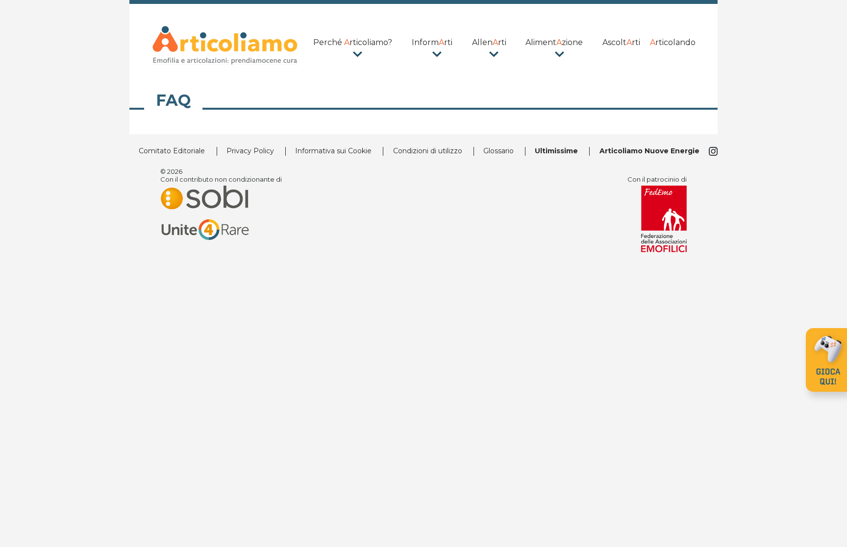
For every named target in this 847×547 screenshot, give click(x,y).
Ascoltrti (621, 42)
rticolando (673, 42)
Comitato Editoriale (172, 150)
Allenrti (489, 42)
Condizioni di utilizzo (427, 150)
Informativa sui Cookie (333, 150)
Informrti (432, 42)
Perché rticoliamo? (352, 42)
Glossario (498, 150)
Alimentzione (554, 42)
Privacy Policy (250, 150)
